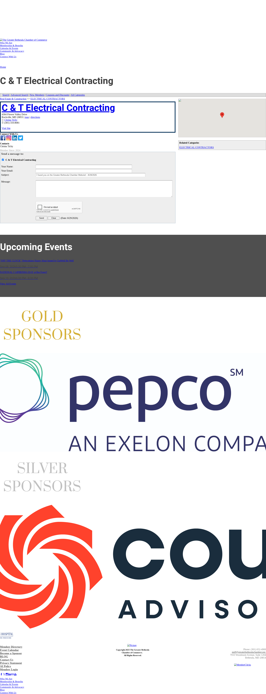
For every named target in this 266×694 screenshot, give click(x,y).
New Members (37, 95)
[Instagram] (7, 674)
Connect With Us (8, 56)
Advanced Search (19, 95)
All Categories (78, 95)
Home (3, 67)
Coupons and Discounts (57, 95)
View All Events (8, 283)
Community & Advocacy (12, 51)
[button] (222, 115)
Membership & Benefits (11, 45)
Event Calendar (9, 650)
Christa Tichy (10, 120)
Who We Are (6, 42)
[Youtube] (15, 674)
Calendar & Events (9, 48)
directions (35, 117)
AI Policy (5, 666)
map (27, 117)
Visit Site (6, 128)
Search (5, 95)
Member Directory (11, 646)
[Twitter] (4, 674)
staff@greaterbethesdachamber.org (248, 652)
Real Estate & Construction (13, 98)
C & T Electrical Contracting (58, 107)
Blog (2, 54)
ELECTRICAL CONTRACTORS (196, 147)
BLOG (4, 656)
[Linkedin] (9, 674)
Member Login (9, 669)
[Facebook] (1, 674)
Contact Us (6, 659)
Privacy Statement (11, 663)
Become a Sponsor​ (11, 653)
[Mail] (12, 674)
